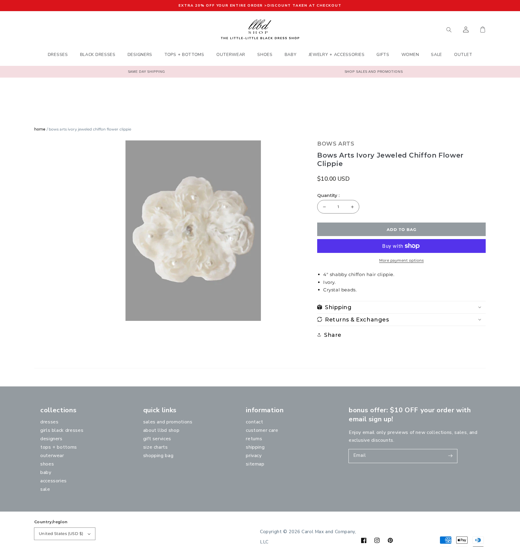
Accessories (53, 481)
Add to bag (401, 229)
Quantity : (328, 195)
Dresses (49, 422)
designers (51, 438)
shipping (255, 447)
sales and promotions (168, 422)
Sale (45, 489)
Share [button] (333, 334)
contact (254, 422)
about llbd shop (161, 430)
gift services (157, 438)
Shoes (47, 464)
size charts (155, 447)
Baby (45, 472)
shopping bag (158, 455)
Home (39, 129)
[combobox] (421, 29)
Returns (254, 438)
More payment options (401, 260)
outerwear (52, 455)
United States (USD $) (61, 533)
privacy (254, 455)
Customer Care (262, 430)
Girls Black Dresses (61, 430)
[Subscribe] (450, 455)
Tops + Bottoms (58, 447)
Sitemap (255, 464)
